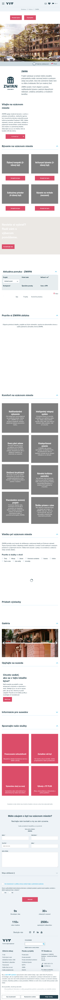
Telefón (4, 843)
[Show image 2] (30, 650)
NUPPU (23, 965)
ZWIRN (23, 967)
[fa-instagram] (30, 932)
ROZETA (24, 970)
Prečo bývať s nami (7, 957)
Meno (3, 835)
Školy (5, 558)
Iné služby (27, 561)
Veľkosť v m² (45, 277)
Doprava (45, 558)
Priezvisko (33, 835)
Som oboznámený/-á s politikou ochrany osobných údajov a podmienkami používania (24, 884)
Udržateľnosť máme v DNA (8, 960)
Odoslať (30, 899)
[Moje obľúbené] (49, 3)
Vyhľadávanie (28, 940)
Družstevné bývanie (27, 962)
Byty (17, 297)
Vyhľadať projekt (8, 281)
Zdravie (21, 558)
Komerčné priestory (37, 297)
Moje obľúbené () (8, 873)
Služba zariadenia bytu (7, 970)
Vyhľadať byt (14, 136)
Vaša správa (5, 851)
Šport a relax (7, 561)
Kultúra (54, 558)
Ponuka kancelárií (26, 957)
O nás (3, 954)
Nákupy (13, 558)
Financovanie (5, 965)
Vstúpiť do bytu (15, 178)
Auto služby (18, 561)
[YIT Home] (9, 4)
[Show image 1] (30, 636)
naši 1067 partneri (10, 974)
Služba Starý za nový (7, 967)
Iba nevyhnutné (11, 996)
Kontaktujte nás (8, 246)
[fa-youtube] (41, 932)
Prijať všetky (49, 996)
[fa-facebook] (34, 932)
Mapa (56, 293)
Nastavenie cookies (30, 996)
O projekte (30, 17)
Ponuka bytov (16, 17)
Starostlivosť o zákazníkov (8, 962)
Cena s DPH (44, 286)
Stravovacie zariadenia (33, 558)
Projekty (25, 297)
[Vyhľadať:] (43, 943)
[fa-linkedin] (37, 932)
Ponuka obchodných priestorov (29, 960)
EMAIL (32, 843)
